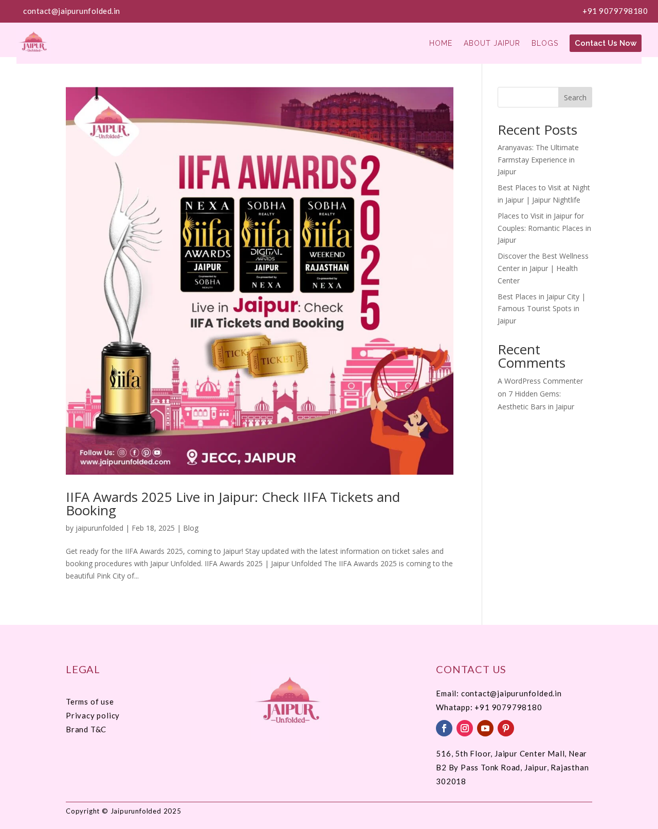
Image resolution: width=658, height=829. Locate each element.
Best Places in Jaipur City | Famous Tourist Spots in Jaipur (542, 309)
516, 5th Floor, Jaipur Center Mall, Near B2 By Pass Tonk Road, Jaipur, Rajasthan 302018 (512, 767)
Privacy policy (93, 715)
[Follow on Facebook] (444, 728)
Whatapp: (455, 707)
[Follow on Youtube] (485, 728)
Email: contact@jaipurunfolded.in (499, 693)
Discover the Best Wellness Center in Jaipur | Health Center (543, 268)
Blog (190, 528)
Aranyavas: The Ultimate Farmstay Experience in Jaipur (538, 159)
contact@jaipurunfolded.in (71, 10)
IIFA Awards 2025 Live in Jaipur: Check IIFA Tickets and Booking (233, 503)
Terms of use (90, 701)
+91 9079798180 (615, 10)
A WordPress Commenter (540, 381)
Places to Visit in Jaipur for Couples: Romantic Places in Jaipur (544, 228)
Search (575, 97)
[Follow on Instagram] (464, 728)
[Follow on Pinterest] (506, 728)
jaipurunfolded (99, 528)
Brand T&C (86, 729)
